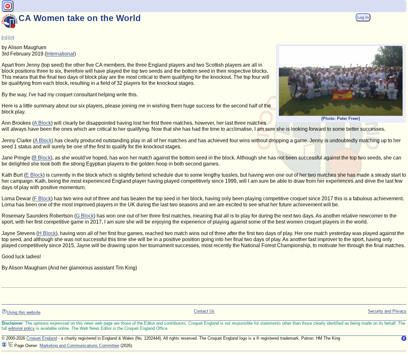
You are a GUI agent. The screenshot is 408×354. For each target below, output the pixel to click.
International (60, 53)
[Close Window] (8, 6)
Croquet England (41, 338)
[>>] (11, 37)
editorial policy (21, 328)
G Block (85, 215)
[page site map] (10, 345)
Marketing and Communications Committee (79, 345)
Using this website (23, 312)
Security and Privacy (387, 311)
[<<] (4, 37)
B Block (42, 157)
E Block (34, 175)
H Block (47, 233)
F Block (42, 198)
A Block (42, 123)
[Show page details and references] (4, 345)
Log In (363, 17)
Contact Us (204, 311)
